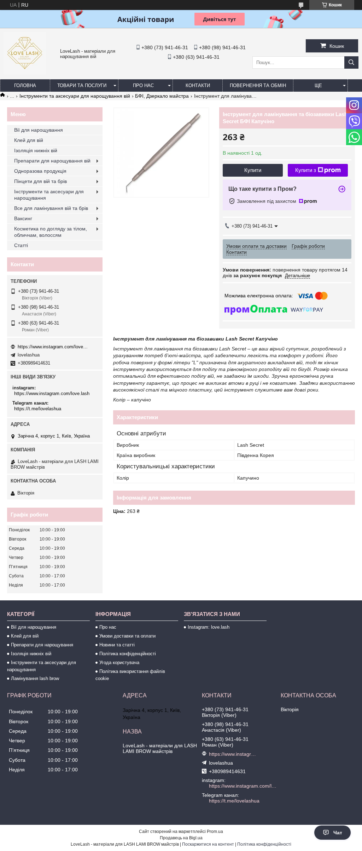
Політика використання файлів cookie (130, 675)
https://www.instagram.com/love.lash (53, 346)
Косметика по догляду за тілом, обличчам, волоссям (50, 232)
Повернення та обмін (258, 85)
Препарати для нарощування (42, 644)
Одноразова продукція (40, 171)
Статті (21, 245)
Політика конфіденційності (127, 653)
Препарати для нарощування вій (52, 161)
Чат (337, 832)
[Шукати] (351, 62)
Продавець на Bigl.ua (181, 837)
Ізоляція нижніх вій (35, 150)
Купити (252, 170)
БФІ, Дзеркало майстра (162, 96)
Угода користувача (119, 662)
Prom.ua (215, 831)
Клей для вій (28, 140)
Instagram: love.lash (208, 627)
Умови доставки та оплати (127, 636)
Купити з (305, 170)
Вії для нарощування (38, 130)
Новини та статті (117, 644)
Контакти (198, 85)
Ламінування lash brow (35, 678)
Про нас (143, 85)
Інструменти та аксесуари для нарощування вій (74, 96)
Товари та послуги (81, 85)
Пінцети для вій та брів (40, 181)
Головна (25, 85)
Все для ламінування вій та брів (51, 208)
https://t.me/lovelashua (37, 408)
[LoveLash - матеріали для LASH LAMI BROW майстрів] (25, 72)
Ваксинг (23, 218)
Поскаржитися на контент (208, 844)
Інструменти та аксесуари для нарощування (49, 195)
